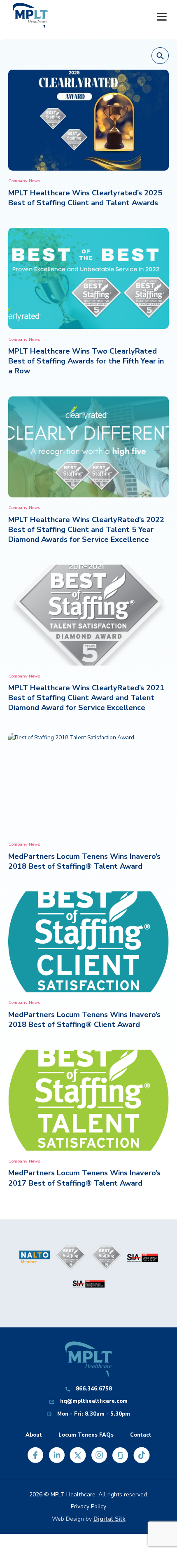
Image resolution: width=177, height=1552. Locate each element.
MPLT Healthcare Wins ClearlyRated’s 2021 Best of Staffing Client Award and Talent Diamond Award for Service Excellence (86, 698)
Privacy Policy (88, 1506)
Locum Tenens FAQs (86, 1435)
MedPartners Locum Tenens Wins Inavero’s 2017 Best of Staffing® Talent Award (84, 1178)
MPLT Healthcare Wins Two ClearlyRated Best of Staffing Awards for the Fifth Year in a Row (86, 361)
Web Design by (89, 1519)
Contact (140, 1435)
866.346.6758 (94, 1389)
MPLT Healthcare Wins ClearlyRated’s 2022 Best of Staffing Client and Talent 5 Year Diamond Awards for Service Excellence (86, 529)
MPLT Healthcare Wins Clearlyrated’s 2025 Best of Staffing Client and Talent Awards (85, 198)
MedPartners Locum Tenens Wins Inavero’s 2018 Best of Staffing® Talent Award (84, 861)
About (34, 1435)
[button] (160, 56)
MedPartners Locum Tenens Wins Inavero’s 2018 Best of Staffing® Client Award (84, 1019)
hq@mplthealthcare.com (94, 1401)
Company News (24, 181)
